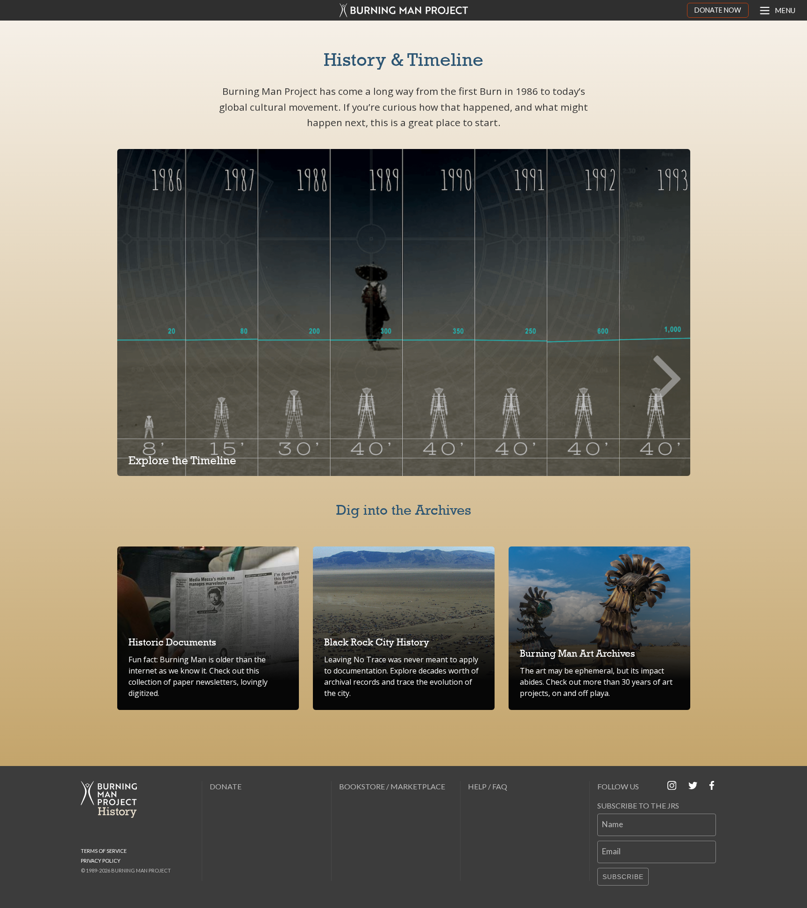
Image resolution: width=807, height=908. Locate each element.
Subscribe (623, 876)
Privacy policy (100, 861)
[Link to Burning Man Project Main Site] (403, 10)
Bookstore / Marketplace (392, 786)
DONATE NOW (717, 10)
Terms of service (104, 851)
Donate (225, 786)
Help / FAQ (487, 786)
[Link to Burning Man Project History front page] (112, 799)
